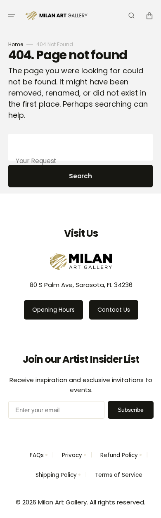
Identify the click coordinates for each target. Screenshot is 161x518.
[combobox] (80, 147)
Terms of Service (118, 475)
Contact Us (113, 310)
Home (15, 44)
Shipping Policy (56, 475)
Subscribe (131, 409)
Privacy (72, 455)
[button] (11, 16)
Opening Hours (53, 310)
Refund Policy (119, 455)
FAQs (37, 455)
